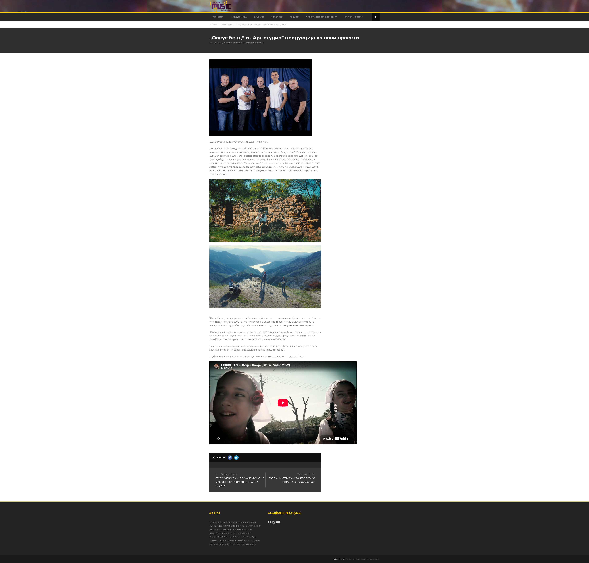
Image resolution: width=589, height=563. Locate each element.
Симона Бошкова (233, 42)
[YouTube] (278, 523)
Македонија (239, 17)
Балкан (259, 17)
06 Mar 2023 (215, 42)
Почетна (218, 17)
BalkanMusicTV (339, 559)
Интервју (277, 17)
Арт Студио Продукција (322, 17)
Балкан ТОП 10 (354, 17)
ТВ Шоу (294, 17)
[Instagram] (274, 523)
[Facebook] (270, 523)
